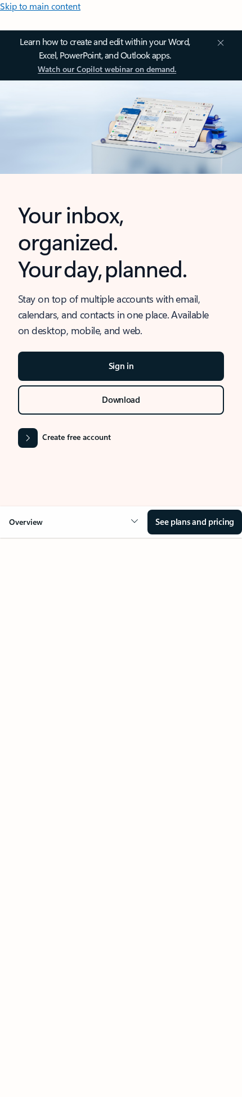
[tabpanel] (121, 878)
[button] (73, 522)
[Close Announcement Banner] (219, 43)
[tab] (42, 673)
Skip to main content (40, 6)
